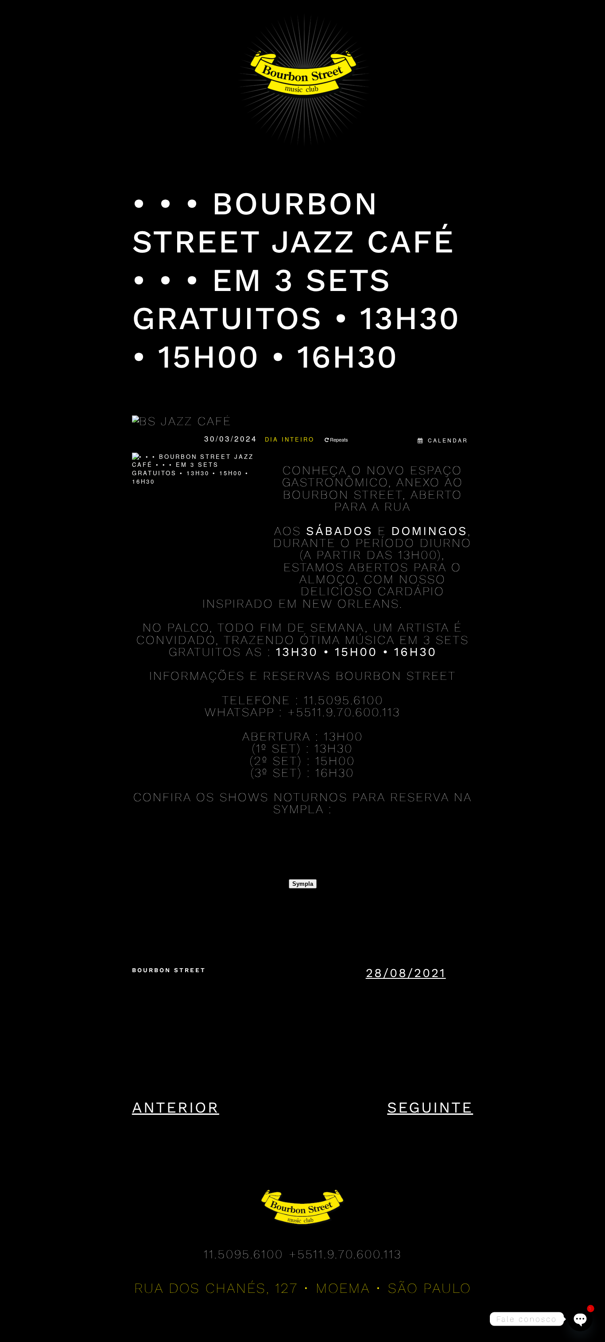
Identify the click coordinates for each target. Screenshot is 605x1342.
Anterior (175, 1107)
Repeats (339, 439)
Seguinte (430, 1107)
